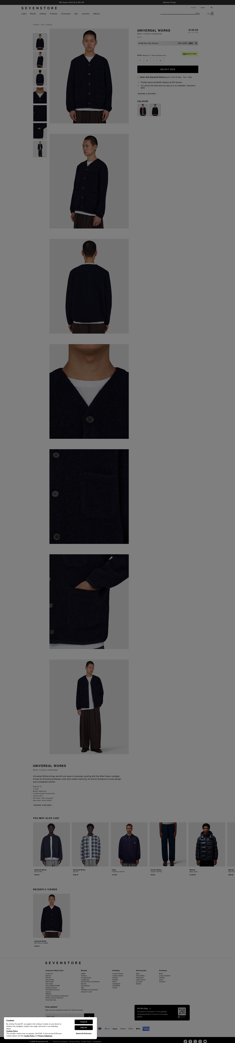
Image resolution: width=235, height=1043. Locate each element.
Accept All (83, 1022)
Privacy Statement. (45, 1036)
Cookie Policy (29, 1036)
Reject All (84, 1027)
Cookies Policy (12, 1031)
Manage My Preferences (83, 1033)
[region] (50, 1028)
